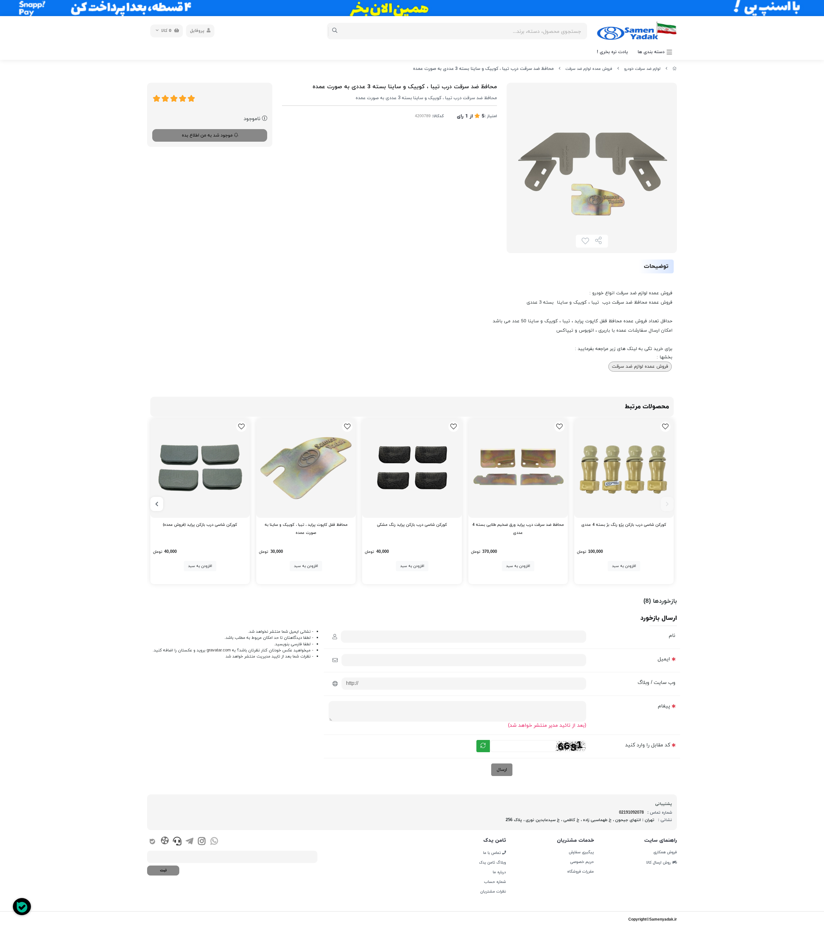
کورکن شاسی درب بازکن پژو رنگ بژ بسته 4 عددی (623, 525)
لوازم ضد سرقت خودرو (642, 68)
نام (672, 635)
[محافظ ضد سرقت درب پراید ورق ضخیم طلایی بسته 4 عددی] (518, 468)
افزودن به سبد (624, 566)
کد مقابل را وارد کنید (647, 745)
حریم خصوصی (582, 862)
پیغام (664, 706)
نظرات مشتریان (493, 891)
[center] (335, 31)
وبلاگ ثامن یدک (492, 862)
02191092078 (631, 813)
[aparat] (164, 842)
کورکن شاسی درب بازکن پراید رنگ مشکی (412, 525)
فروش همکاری (665, 852)
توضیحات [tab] (656, 266)
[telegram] (189, 842)
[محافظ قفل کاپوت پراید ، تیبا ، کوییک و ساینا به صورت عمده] (306, 468)
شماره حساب (495, 882)
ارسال (502, 770)
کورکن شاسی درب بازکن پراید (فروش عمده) (200, 525)
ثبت (163, 870)
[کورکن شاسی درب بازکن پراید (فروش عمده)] (200, 468)
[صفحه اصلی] (674, 68)
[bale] (152, 842)
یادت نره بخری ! (612, 52)
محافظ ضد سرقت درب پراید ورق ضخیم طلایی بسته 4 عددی (518, 529)
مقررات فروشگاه (580, 871)
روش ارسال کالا (659, 862)
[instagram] (201, 842)
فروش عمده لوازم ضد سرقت (589, 68)
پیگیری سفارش (581, 852)
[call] (177, 842)
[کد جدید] (483, 746)
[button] (667, 504)
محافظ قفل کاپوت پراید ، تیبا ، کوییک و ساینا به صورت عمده (306, 529)
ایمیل (664, 659)
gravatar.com (219, 650)
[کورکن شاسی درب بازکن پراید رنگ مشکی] (412, 468)
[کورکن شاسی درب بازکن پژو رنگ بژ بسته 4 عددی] (624, 468)
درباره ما (499, 872)
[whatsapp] (214, 842)
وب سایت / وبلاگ (656, 682)
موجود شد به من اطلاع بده (208, 135)
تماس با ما (492, 853)
